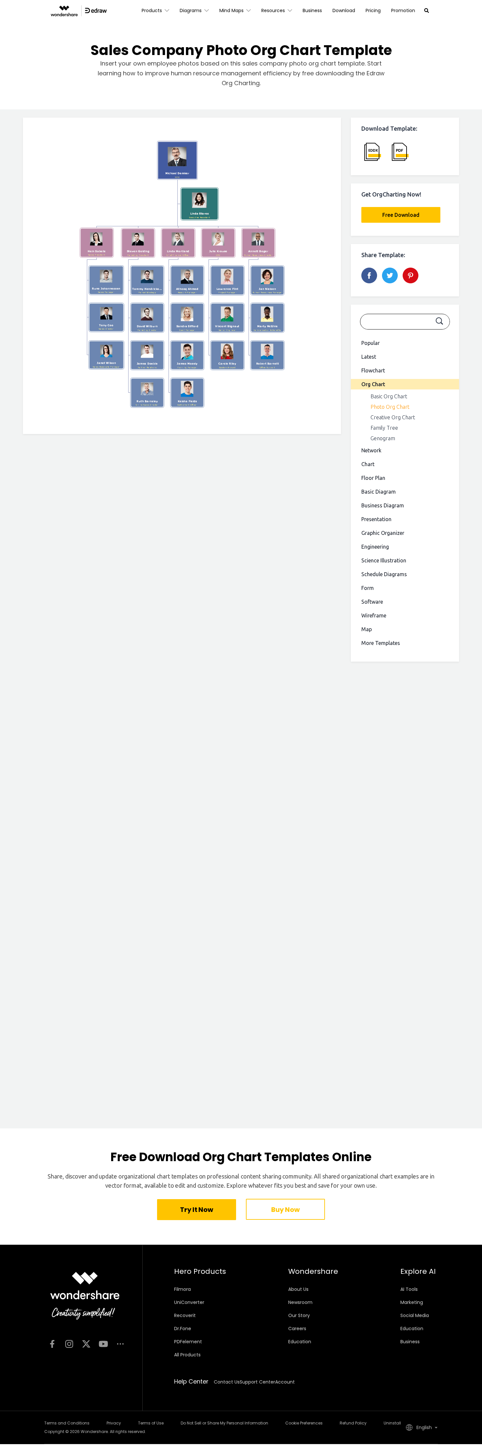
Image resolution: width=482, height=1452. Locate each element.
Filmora (182, 1289)
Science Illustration (383, 560)
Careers (297, 1328)
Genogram (383, 438)
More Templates (380, 643)
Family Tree (384, 428)
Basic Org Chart (389, 396)
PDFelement (188, 1341)
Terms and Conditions (67, 1423)
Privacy (114, 1423)
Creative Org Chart (393, 417)
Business (312, 10)
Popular (370, 343)
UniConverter (189, 1302)
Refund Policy (353, 1423)
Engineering (375, 547)
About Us (298, 1289)
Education (299, 1341)
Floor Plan (373, 478)
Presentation (376, 519)
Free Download (400, 215)
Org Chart (373, 384)
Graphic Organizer (382, 533)
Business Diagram (382, 505)
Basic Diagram (378, 492)
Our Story (299, 1315)
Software (372, 602)
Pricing (373, 10)
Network (371, 450)
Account (285, 1382)
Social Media (414, 1315)
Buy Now (285, 1209)
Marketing (411, 1302)
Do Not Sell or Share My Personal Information (224, 1423)
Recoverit (185, 1315)
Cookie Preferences (304, 1423)
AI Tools (409, 1289)
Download (343, 10)
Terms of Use (151, 1423)
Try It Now (196, 1209)
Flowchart (373, 370)
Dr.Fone (182, 1328)
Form (367, 588)
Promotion (403, 10)
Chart (367, 464)
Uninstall (392, 1423)
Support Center (257, 1382)
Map (366, 629)
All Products (187, 1354)
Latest (368, 357)
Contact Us (227, 1382)
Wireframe (373, 615)
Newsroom (300, 1302)
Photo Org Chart (390, 407)
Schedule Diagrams (384, 574)
